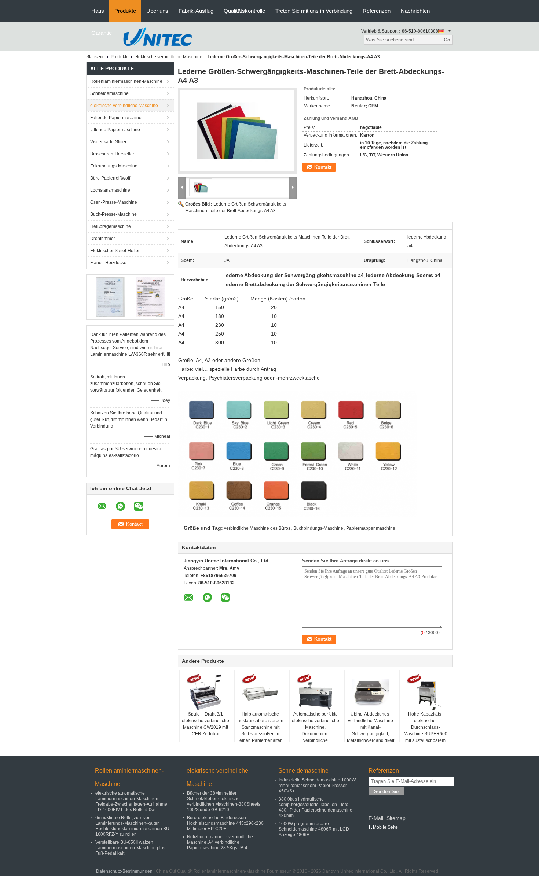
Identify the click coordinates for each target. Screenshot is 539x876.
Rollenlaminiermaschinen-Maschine (126, 81)
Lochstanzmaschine (110, 190)
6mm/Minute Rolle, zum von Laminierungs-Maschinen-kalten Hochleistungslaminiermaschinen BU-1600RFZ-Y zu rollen (133, 826)
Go (447, 39)
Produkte (125, 11)
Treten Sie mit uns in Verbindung (313, 11)
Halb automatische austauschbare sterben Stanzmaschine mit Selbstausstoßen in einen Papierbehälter (260, 727)
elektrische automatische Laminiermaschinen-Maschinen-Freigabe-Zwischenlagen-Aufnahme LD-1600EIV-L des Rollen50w (131, 801)
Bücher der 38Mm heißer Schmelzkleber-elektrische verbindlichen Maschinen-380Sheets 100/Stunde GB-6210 (223, 801)
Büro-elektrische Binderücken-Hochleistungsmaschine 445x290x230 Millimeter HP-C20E (225, 823)
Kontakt (322, 167)
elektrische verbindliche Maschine (168, 56)
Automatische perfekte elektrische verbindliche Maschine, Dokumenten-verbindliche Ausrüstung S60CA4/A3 (315, 730)
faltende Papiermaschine (115, 129)
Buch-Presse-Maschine (113, 214)
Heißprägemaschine (110, 226)
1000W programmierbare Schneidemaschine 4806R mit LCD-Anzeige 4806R (315, 829)
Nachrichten (415, 11)
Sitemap (396, 818)
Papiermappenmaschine (370, 528)
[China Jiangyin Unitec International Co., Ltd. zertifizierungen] (110, 296)
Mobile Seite (385, 827)
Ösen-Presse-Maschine (113, 202)
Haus (97, 11)
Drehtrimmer (102, 238)
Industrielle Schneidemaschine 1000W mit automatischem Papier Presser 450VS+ (317, 785)
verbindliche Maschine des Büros (257, 528)
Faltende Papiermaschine (116, 117)
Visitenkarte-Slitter (108, 141)
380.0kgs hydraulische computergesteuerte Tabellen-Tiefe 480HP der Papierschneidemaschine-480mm (316, 807)
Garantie (101, 33)
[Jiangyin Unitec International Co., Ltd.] (157, 36)
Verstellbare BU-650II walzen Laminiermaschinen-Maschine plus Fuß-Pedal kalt (130, 848)
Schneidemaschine (109, 93)
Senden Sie (386, 791)
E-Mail (375, 818)
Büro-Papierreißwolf (110, 178)
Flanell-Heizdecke (108, 262)
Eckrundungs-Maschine (114, 166)
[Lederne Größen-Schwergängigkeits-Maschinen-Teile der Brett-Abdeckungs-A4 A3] (237, 130)
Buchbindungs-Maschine (318, 528)
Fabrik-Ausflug (196, 11)
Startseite (95, 56)
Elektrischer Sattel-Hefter (115, 250)
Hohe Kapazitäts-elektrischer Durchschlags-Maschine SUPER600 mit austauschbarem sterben (425, 730)
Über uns (157, 11)
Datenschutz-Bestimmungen (124, 871)
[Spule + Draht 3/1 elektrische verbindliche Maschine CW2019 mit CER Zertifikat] (205, 692)
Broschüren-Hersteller (112, 153)
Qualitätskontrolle (244, 11)
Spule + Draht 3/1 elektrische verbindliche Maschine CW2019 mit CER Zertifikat (205, 723)
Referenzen (376, 11)
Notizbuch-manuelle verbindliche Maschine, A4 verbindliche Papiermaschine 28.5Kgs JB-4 (220, 842)
